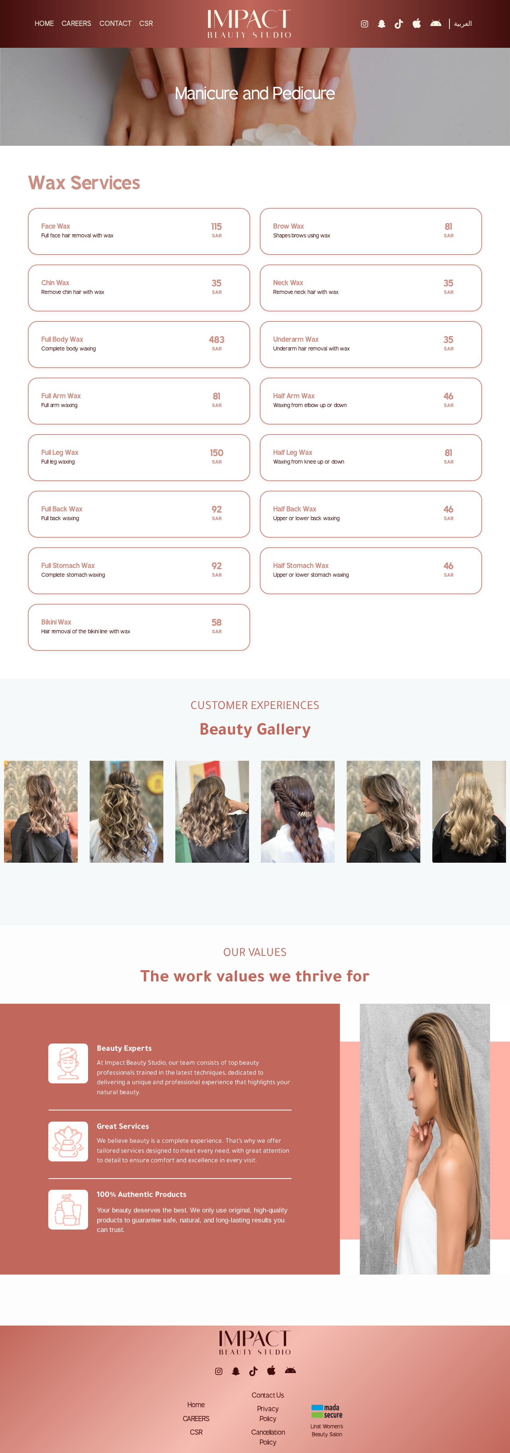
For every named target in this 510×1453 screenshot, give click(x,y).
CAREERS (196, 1419)
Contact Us (268, 1395)
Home (196, 1405)
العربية (463, 24)
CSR (196, 1433)
